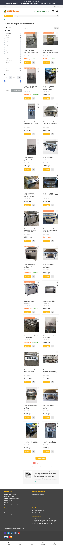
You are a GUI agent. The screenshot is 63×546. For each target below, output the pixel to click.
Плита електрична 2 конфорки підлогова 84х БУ (30, 159)
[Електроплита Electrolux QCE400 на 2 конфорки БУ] (31, 430)
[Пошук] (57, 16)
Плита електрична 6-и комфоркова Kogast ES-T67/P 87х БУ (49, 301)
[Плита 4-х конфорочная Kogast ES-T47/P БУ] (31, 76)
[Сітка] (55, 28)
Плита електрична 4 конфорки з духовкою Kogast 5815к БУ (30, 230)
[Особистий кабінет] (58, 6)
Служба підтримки (38, 491)
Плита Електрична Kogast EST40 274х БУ (50, 336)
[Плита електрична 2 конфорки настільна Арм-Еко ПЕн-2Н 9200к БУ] (50, 111)
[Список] (57, 28)
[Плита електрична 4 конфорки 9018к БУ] (50, 147)
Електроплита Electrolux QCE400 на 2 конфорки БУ (31, 441)
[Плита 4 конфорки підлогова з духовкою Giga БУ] (50, 40)
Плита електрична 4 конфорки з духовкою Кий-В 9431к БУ (50, 230)
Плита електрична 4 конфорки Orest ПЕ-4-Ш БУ (50, 193)
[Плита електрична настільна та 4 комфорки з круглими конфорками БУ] (50, 359)
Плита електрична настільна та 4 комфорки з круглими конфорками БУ (50, 371)
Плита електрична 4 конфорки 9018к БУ (48, 158)
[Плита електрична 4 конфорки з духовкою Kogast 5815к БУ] (31, 218)
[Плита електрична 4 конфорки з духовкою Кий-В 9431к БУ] (50, 218)
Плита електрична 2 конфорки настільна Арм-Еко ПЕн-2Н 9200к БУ (50, 123)
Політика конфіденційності (11, 504)
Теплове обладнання (12, 19)
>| (47, 463)
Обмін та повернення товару (11, 498)
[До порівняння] (38, 36)
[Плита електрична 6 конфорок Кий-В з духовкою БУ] (31, 289)
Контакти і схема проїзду (38, 494)
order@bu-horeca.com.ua (40, 512)
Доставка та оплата (9, 496)
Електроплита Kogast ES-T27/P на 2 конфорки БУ (50, 441)
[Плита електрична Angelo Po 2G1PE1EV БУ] (31, 325)
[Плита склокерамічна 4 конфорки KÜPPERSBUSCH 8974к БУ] (31, 395)
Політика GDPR (8, 500)
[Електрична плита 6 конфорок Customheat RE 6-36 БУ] (50, 395)
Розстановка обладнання (10, 515)
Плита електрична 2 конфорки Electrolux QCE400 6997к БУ (48, 88)
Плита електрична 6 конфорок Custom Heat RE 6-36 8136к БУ (50, 266)
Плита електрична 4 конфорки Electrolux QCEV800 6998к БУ (29, 194)
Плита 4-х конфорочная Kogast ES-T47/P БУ (30, 87)
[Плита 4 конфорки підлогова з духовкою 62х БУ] (31, 40)
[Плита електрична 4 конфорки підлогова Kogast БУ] (31, 254)
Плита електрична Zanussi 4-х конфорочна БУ (31, 370)
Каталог (6, 508)
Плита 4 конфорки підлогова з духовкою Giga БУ (50, 52)
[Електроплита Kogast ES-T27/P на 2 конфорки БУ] (50, 430)
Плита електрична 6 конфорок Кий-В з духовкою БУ (29, 301)
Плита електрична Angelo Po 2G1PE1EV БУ (31, 336)
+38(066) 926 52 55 (41, 11)
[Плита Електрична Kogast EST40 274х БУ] (50, 325)
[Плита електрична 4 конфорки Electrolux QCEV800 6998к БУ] (31, 182)
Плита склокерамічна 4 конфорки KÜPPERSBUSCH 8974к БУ (31, 407)
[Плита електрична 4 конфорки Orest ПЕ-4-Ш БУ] (50, 182)
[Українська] (55, 6)
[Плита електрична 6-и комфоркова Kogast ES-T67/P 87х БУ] (50, 289)
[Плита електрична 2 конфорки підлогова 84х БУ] (31, 147)
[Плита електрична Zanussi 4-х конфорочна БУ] (31, 359)
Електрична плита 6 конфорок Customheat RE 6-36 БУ (50, 407)
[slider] (5, 81)
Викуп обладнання (8, 510)
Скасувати (7, 90)
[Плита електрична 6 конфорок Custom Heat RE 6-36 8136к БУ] (50, 254)
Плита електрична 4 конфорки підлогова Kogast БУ (29, 266)
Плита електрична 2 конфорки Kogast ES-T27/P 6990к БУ (31, 123)
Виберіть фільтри (16, 90)
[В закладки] (38, 33)
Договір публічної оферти (10, 494)
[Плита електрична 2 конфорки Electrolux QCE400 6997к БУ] (50, 76)
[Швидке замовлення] (33, 62)
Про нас (6, 502)
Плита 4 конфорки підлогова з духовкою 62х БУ (31, 52)
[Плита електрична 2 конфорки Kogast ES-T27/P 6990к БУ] (31, 111)
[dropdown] (5, 6)
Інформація (8, 491)
